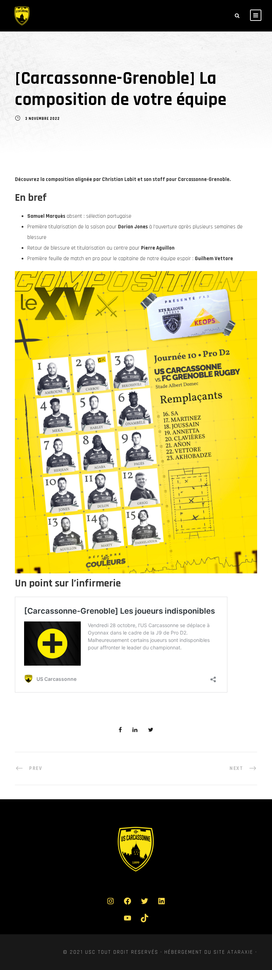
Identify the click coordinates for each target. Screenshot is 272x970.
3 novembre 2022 (42, 119)
